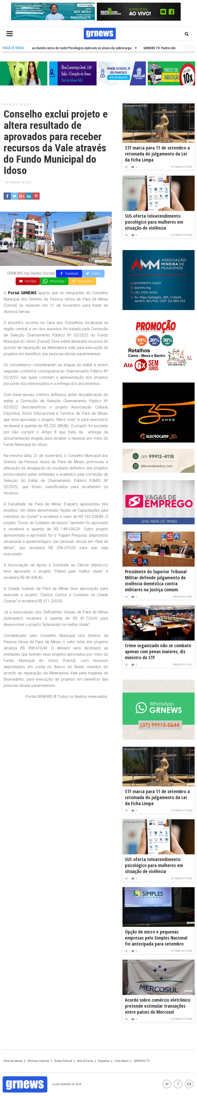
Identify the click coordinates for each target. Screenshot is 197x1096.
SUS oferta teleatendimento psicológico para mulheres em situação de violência (154, 222)
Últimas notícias (181, 167)
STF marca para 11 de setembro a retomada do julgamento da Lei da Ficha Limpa (157, 153)
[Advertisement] (56, 738)
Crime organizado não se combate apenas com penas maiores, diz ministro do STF (158, 651)
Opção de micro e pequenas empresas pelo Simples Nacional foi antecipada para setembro (156, 937)
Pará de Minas (17, 105)
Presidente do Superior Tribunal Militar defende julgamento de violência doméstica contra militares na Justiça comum (156, 580)
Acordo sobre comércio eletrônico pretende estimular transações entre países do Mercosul (157, 1006)
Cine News (122, 1061)
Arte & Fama (85, 1061)
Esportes (104, 1061)
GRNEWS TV (142, 1061)
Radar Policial (182, 596)
